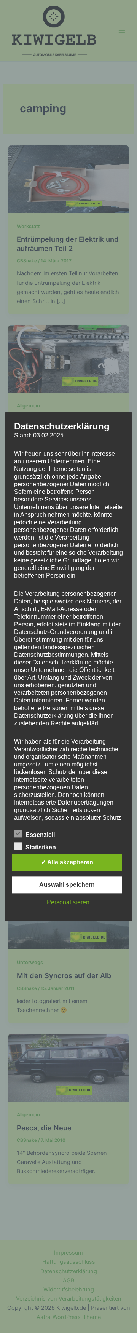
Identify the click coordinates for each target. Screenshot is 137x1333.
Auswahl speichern (67, 884)
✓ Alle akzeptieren (67, 862)
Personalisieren (68, 902)
